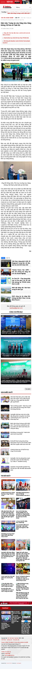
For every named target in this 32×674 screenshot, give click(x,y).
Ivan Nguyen (19, 663)
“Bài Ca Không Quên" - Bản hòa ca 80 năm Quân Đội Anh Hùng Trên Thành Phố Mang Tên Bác (20, 407)
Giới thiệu (3, 639)
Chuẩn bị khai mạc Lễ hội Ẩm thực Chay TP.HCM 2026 (16, 38)
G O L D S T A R (9, 663)
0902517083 (7, 653)
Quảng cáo (9, 639)
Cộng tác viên (16, 639)
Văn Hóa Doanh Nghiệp (13, 638)
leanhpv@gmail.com (16, 308)
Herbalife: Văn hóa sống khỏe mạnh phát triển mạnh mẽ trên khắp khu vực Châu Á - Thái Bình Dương (20, 459)
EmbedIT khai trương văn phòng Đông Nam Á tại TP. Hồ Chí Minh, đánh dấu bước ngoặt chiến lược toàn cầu (20, 442)
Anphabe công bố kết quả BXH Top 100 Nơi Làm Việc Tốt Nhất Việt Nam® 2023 (20, 468)
